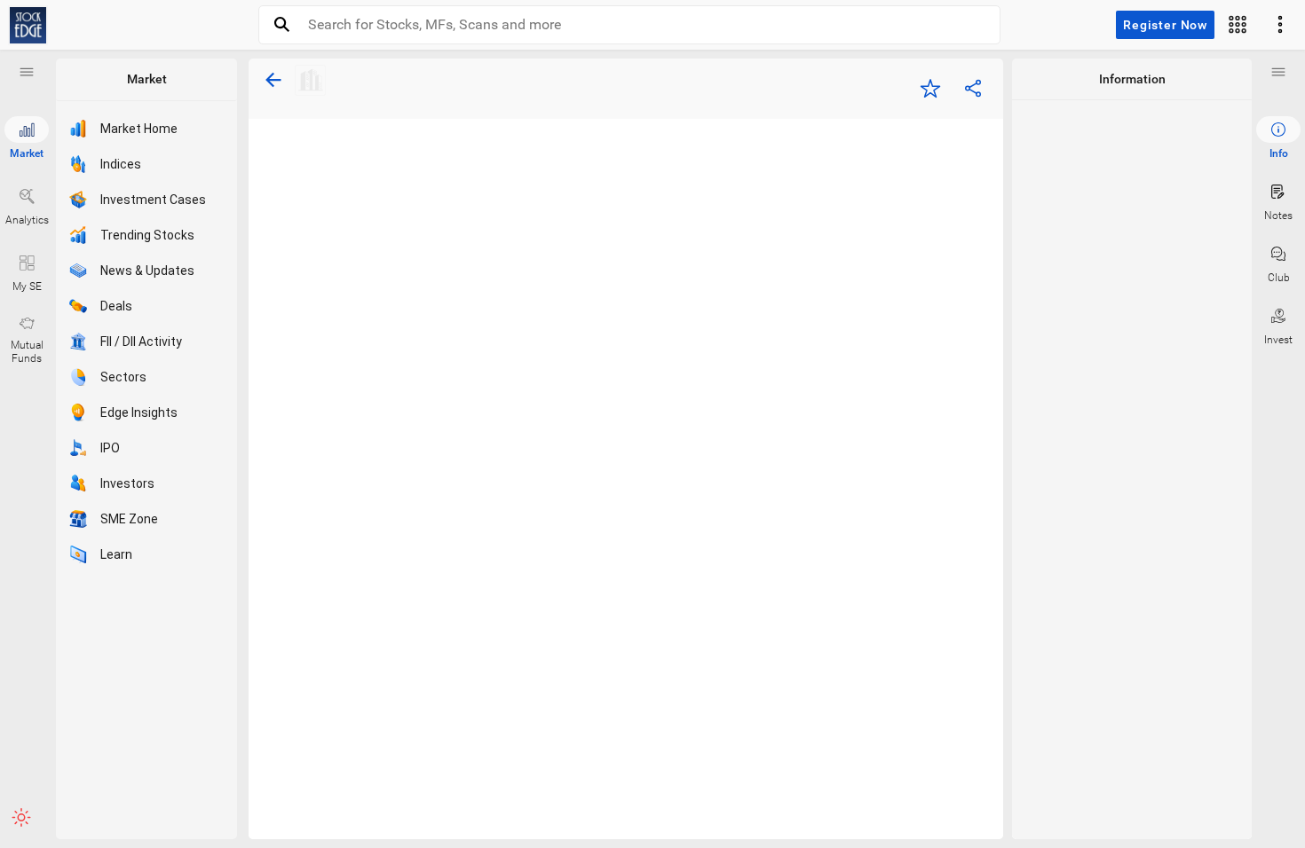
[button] (26, 72)
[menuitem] (1278, 138)
